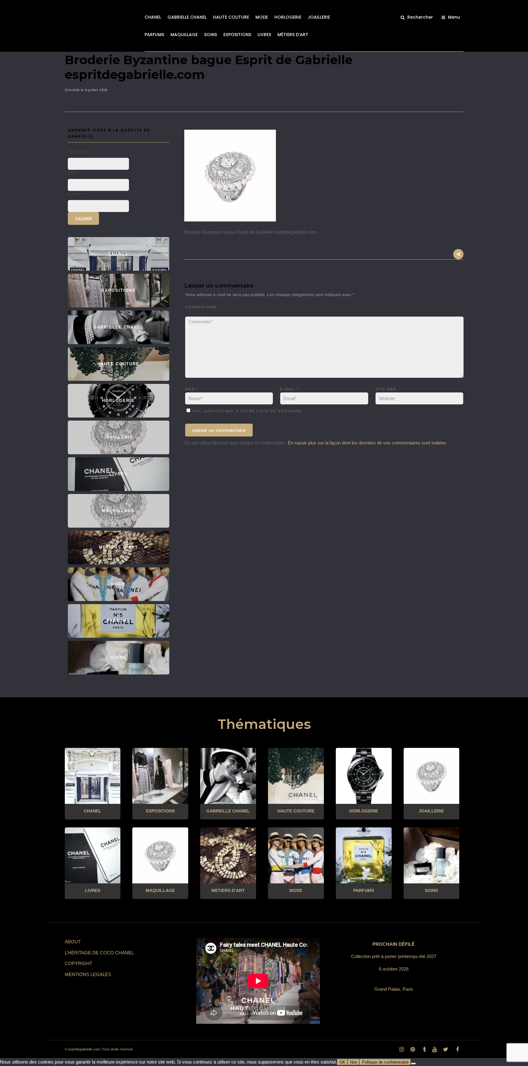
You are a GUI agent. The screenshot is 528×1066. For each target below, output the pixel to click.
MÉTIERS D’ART (292, 35)
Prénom (77, 152)
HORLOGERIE (287, 17)
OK (342, 1062)
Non (353, 1062)
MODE (261, 17)
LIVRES (264, 35)
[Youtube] (434, 1049)
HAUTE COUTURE (231, 17)
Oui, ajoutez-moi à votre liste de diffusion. (247, 411)
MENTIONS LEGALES (88, 974)
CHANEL (153, 17)
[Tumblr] (423, 1049)
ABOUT (73, 941)
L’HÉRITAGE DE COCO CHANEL (99, 952)
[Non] (413, 1063)
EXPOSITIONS (237, 35)
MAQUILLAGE (184, 35)
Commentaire (202, 307)
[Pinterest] (412, 1049)
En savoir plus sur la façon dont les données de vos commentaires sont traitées (367, 442)
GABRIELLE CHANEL (187, 17)
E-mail (289, 389)
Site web (386, 389)
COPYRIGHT (78, 963)
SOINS (210, 35)
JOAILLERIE (319, 17)
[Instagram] (401, 1049)
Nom (191, 389)
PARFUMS (154, 35)
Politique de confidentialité (385, 1062)
